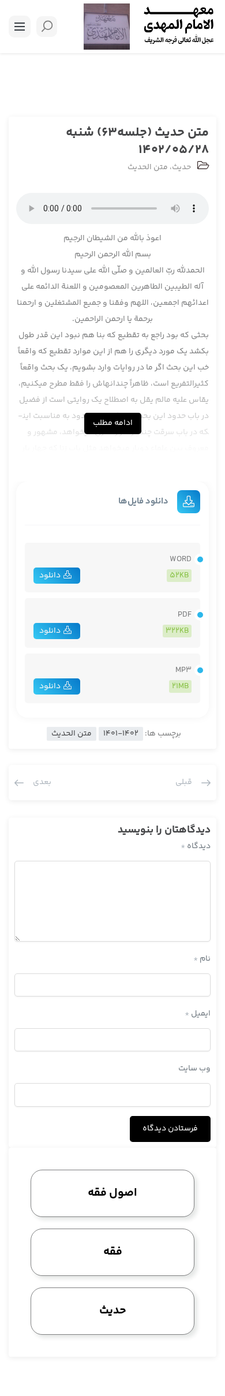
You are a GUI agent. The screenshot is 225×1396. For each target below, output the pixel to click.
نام (202, 959)
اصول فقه (112, 1193)
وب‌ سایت (194, 1068)
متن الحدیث (147, 167)
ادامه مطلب (113, 423)
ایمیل (198, 1013)
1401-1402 (120, 733)
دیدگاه (196, 846)
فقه (112, 1252)
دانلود (50, 575)
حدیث (181, 167)
